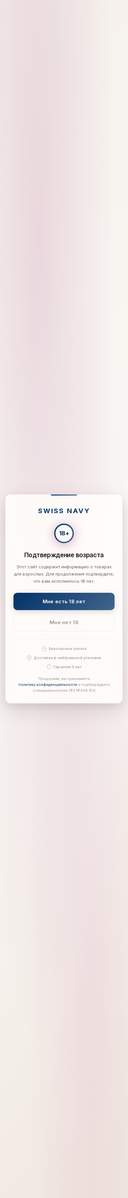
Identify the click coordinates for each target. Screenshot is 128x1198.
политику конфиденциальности (47, 684)
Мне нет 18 (64, 622)
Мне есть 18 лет (64, 601)
